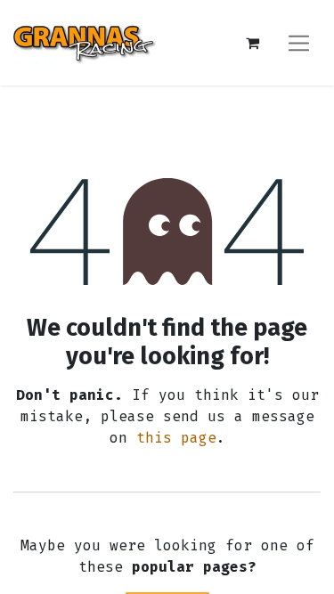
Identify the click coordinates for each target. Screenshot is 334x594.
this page (176, 437)
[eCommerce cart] (252, 43)
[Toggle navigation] (299, 42)
